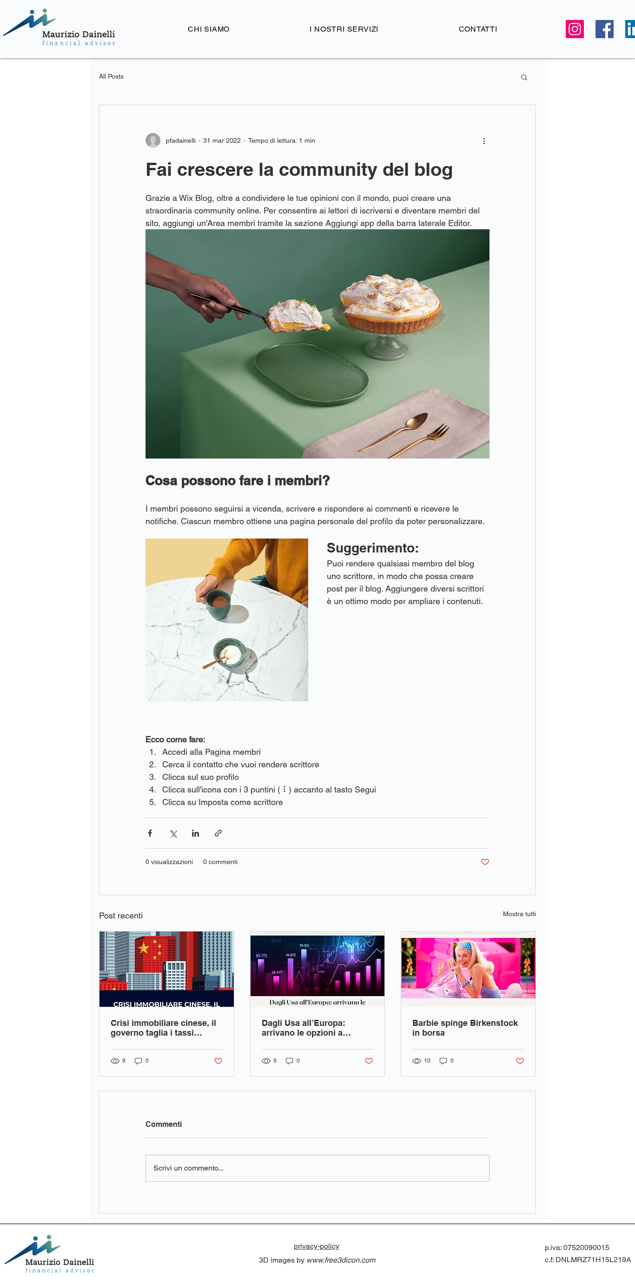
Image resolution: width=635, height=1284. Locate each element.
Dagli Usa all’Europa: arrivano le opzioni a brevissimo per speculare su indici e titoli (312, 1028)
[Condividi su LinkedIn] (195, 833)
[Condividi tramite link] (218, 833)
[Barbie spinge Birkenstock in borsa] (468, 969)
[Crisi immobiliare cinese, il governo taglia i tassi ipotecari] (166, 969)
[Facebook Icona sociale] (604, 29)
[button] (524, 76)
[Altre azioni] (483, 140)
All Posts (111, 76)
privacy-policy (316, 1246)
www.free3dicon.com (340, 1260)
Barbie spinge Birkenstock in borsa (465, 1028)
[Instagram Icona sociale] (575, 29)
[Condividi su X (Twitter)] (172, 833)
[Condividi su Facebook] (150, 833)
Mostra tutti (519, 914)
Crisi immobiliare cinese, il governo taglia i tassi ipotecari (163, 1028)
